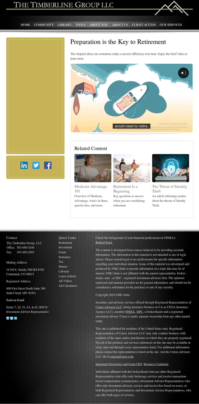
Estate (62, 252)
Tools (80, 25)
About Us (120, 25)
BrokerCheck (104, 242)
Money (63, 266)
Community (44, 25)
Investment (65, 247)
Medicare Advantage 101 (90, 189)
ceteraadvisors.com (122, 356)
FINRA (130, 312)
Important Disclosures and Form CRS (119, 364)
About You (99, 25)
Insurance (65, 257)
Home (25, 25)
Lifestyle (64, 271)
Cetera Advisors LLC (109, 307)
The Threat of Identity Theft (169, 189)
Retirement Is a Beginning (125, 189)
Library (65, 25)
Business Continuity (156, 364)
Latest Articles (67, 276)
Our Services (171, 25)
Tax (61, 261)
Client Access (144, 25)
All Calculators (68, 285)
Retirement (65, 242)
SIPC (139, 312)
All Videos (65, 281)
